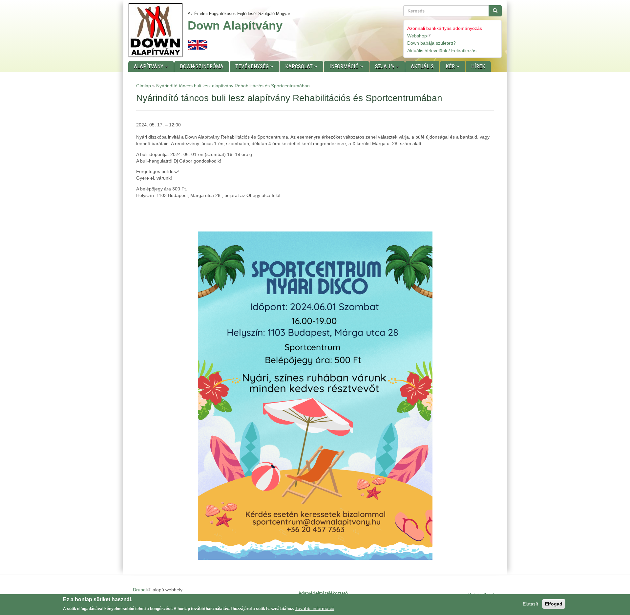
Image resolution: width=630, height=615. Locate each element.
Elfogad (553, 603)
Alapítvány (149, 66)
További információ (314, 608)
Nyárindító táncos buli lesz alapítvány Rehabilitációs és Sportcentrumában (233, 85)
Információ (344, 66)
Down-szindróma (201, 66)
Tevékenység (252, 66)
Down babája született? (431, 43)
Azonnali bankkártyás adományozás (444, 28)
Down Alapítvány (235, 25)
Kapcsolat (299, 66)
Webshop (417, 35)
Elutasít (530, 603)
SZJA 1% (385, 66)
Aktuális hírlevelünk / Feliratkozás (441, 50)
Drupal (140, 589)
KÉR (451, 66)
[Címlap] (158, 30)
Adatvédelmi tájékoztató (323, 593)
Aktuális (422, 66)
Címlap (143, 85)
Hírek (478, 66)
